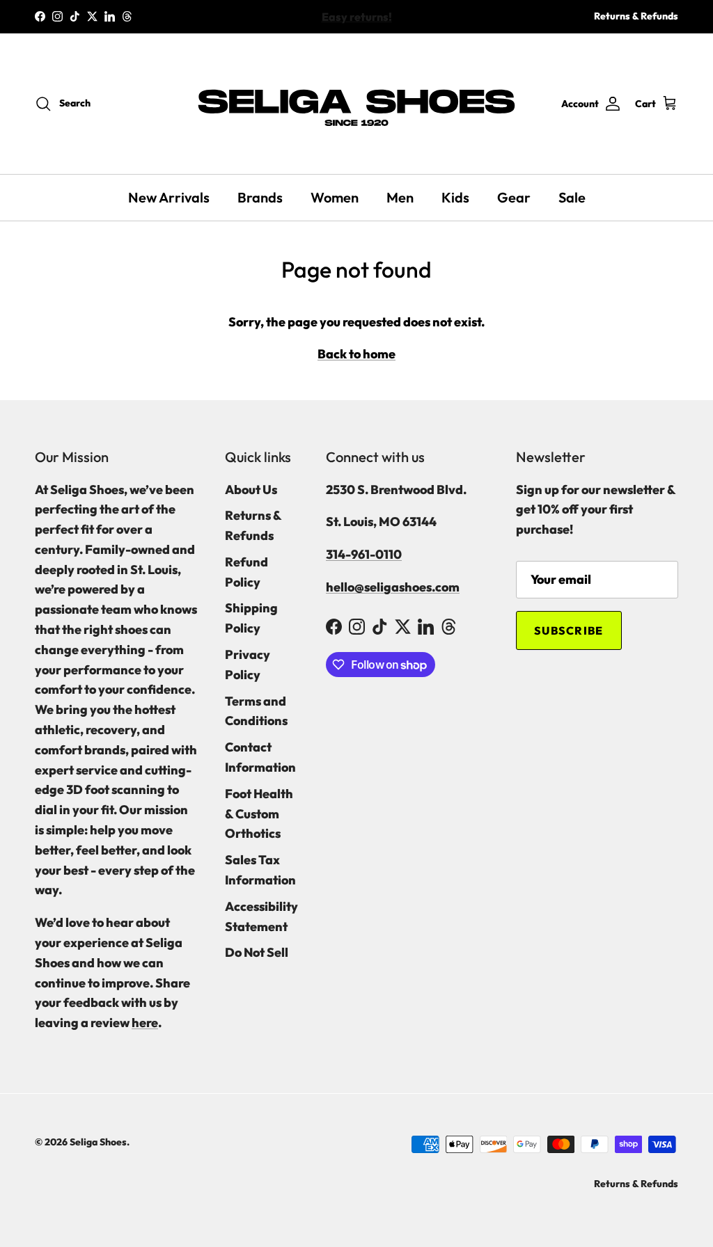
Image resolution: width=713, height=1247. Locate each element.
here (145, 1023)
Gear (514, 197)
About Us (251, 490)
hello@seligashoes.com (393, 587)
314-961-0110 (364, 554)
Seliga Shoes (98, 1142)
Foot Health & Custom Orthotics (259, 814)
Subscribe (569, 630)
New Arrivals (169, 197)
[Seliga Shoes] (356, 103)
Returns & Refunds (636, 16)
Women (335, 197)
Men (400, 197)
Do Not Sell (256, 952)
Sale (572, 197)
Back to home (356, 354)
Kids (455, 197)
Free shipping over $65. (356, 21)
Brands (260, 197)
